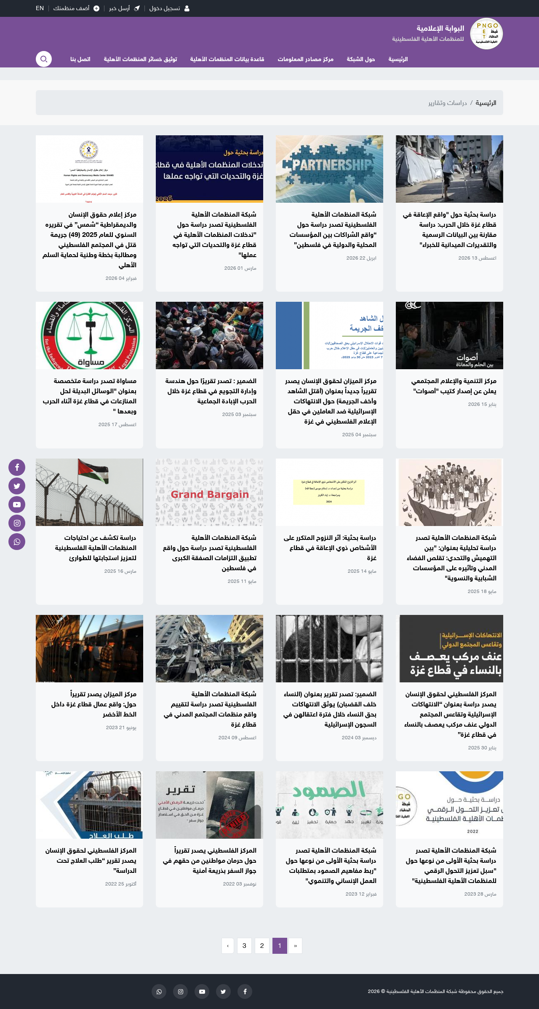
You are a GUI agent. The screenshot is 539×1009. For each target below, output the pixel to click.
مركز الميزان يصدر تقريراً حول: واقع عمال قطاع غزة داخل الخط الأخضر (93, 704)
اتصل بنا (80, 59)
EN (40, 8)
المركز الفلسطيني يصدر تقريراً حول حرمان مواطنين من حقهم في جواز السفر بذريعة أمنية (209, 860)
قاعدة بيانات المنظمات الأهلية (227, 59)
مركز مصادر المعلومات (306, 59)
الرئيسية (398, 59)
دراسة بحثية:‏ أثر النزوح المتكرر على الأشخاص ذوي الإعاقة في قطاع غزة (330, 548)
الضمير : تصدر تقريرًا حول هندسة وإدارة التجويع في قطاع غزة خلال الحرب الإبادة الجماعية (210, 391)
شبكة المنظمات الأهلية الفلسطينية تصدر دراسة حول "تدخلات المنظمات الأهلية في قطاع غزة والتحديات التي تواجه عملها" (214, 235)
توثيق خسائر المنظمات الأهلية (140, 59)
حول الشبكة (361, 59)
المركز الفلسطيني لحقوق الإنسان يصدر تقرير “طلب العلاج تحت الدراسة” (90, 860)
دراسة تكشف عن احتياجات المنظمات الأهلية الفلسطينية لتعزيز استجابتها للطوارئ (95, 548)
